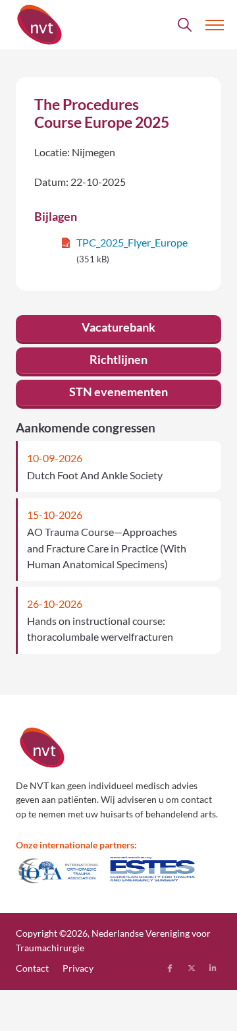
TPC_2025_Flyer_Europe (132, 242)
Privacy (78, 968)
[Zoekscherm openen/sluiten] (185, 25)
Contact (32, 968)
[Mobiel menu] (214, 25)
